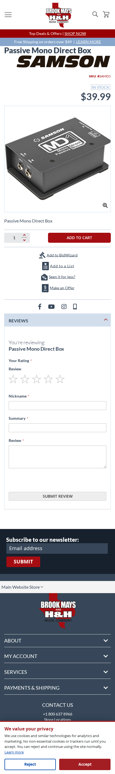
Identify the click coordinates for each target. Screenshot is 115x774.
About (12, 641)
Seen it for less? (62, 276)
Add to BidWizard (62, 254)
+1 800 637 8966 (57, 714)
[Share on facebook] (40, 306)
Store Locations (57, 719)
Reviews (18, 320)
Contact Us (57, 705)
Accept (85, 764)
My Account (20, 656)
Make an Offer (62, 287)
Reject (30, 764)
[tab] (57, 320)
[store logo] (58, 15)
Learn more (14, 752)
